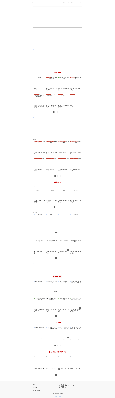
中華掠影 (72, 2)
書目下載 (76, 2)
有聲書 (80, 2)
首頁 (59, 2)
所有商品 (63, 2)
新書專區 (67, 2)
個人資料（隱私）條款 (36, 390)
